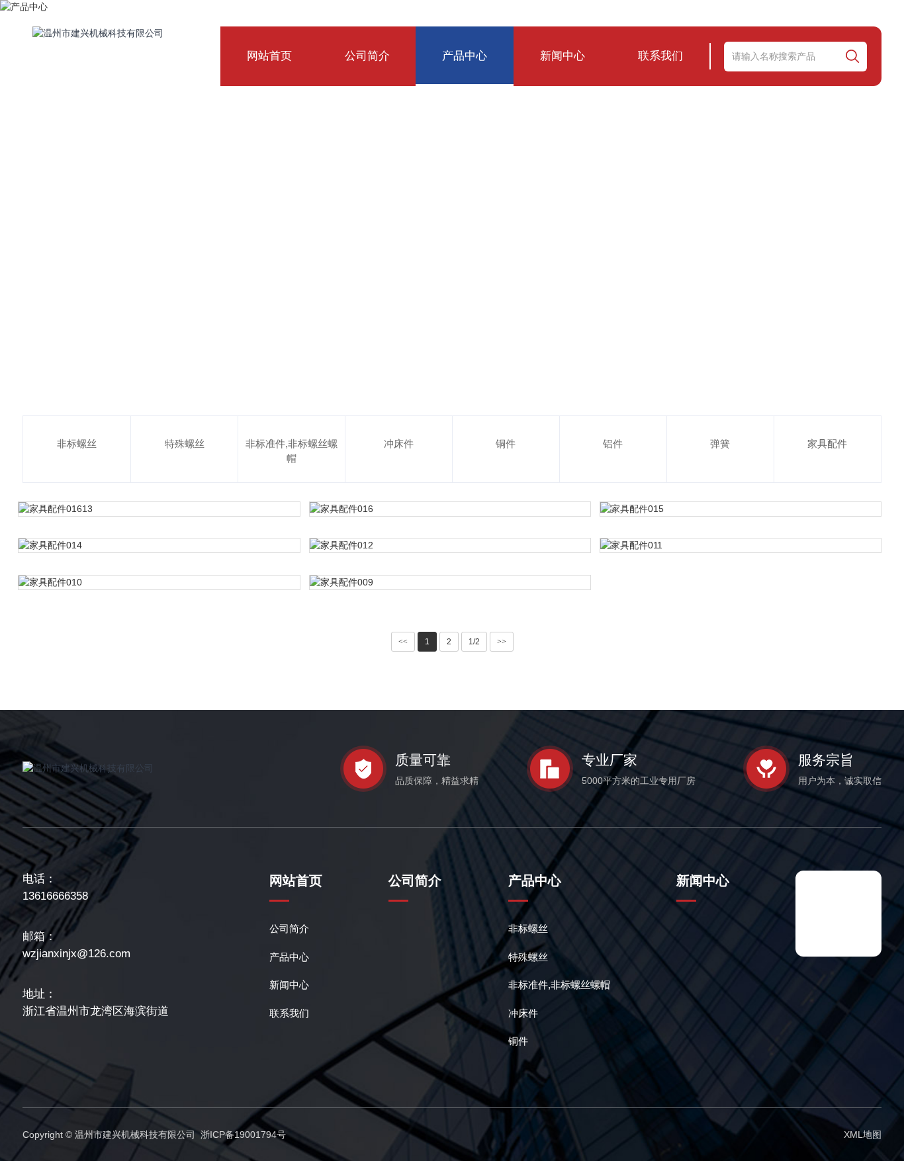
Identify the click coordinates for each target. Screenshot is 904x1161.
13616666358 (55, 896)
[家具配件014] (159, 545)
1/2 (474, 641)
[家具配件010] (159, 582)
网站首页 (269, 56)
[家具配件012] (450, 545)
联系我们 (660, 56)
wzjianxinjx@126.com (76, 953)
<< (403, 641)
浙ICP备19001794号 (243, 1134)
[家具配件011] (740, 545)
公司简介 (367, 56)
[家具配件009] (450, 582)
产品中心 (464, 56)
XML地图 (862, 1134)
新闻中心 (562, 56)
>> (501, 641)
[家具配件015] (740, 509)
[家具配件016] (450, 509)
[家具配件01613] (159, 509)
